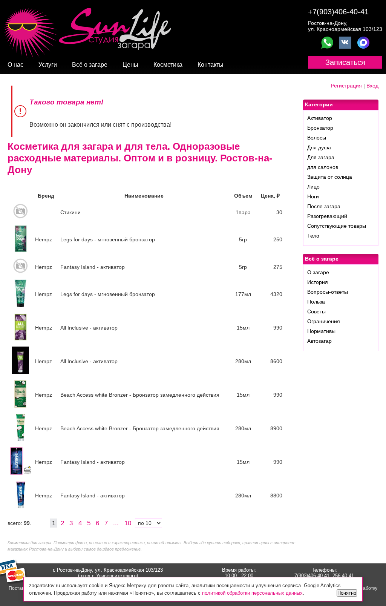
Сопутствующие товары (336, 226)
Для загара (320, 157)
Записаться (345, 62)
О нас (15, 64)
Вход (372, 86)
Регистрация (346, 86)
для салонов (322, 167)
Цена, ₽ (270, 196)
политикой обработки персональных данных (252, 593)
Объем (243, 196)
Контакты (211, 64)
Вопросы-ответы (327, 292)
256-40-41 (343, 575)
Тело (313, 236)
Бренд (46, 196)
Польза (316, 302)
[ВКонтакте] (345, 43)
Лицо (313, 187)
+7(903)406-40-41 (338, 12)
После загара (323, 206)
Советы (316, 311)
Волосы (316, 138)
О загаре (318, 272)
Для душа (319, 147)
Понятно (346, 593)
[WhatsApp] (327, 43)
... (116, 522)
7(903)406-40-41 (311, 575)
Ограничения (323, 321)
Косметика (167, 64)
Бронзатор (320, 128)
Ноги (313, 196)
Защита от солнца (329, 177)
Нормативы (321, 331)
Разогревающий (327, 216)
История (317, 282)
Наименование (144, 196)
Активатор (319, 118)
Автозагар (319, 341)
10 (128, 522)
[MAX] (363, 43)
